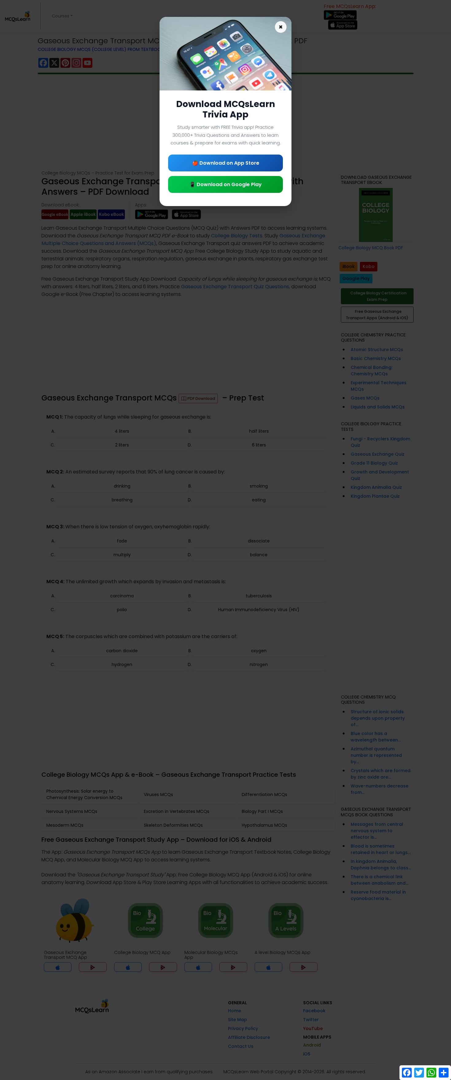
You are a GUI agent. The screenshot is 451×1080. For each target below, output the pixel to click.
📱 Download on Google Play (225, 184)
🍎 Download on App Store (225, 163)
